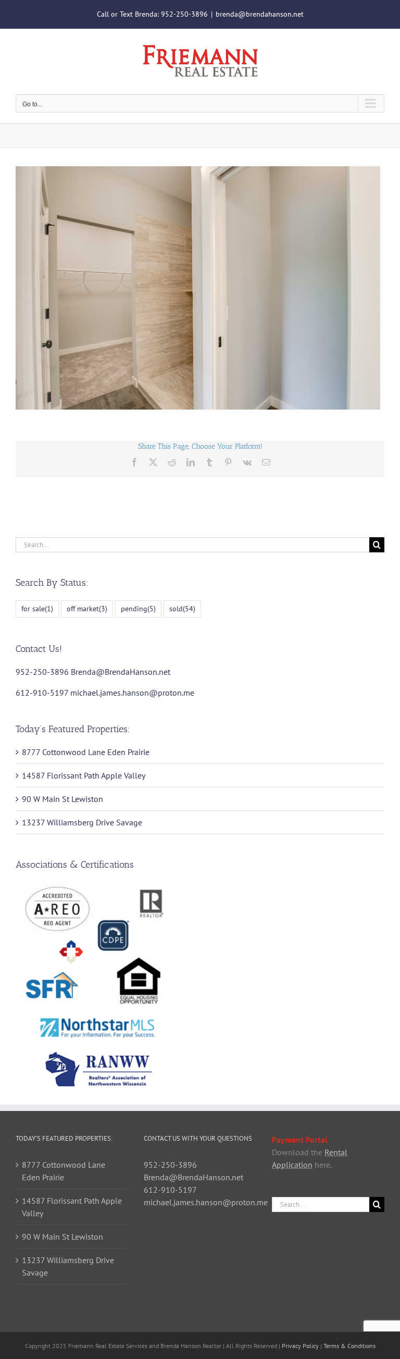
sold (182, 608)
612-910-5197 (42, 692)
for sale (37, 608)
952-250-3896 (184, 14)
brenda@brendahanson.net (260, 14)
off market (87, 608)
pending (138, 608)
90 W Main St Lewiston (62, 799)
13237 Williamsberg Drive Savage (82, 822)
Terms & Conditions (349, 1346)
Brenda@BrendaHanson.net (120, 671)
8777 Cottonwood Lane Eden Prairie (85, 752)
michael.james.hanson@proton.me (132, 692)
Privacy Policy (300, 1346)
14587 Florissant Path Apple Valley (83, 775)
